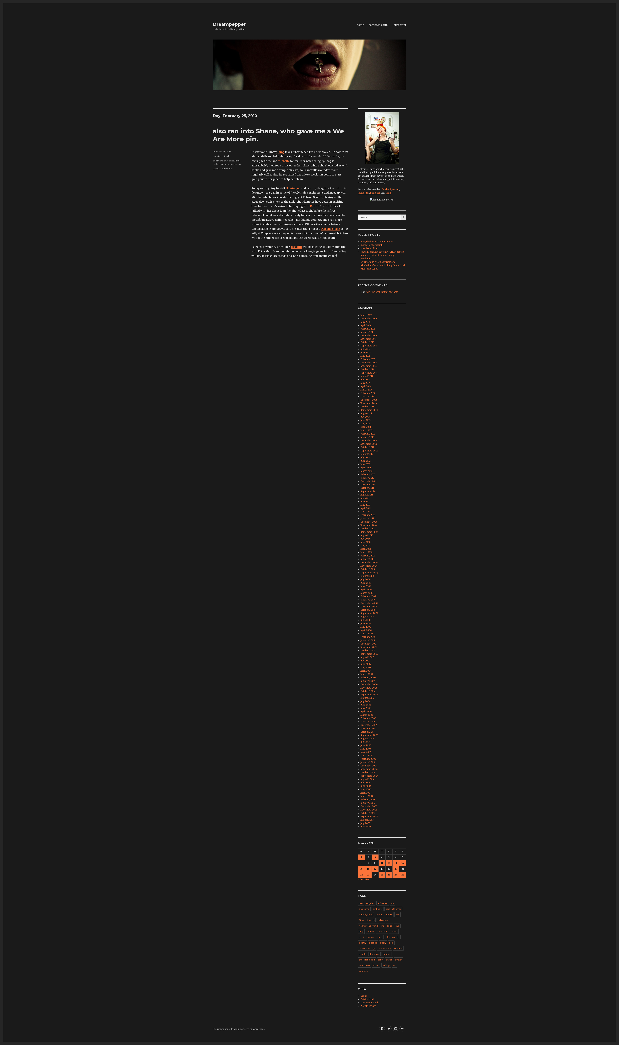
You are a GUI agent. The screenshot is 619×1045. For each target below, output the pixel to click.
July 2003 (365, 823)
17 (375, 869)
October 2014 (367, 369)
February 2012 (367, 474)
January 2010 (367, 559)
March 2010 (366, 552)
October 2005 (367, 731)
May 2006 (365, 708)
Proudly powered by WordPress (248, 1029)
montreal (382, 931)
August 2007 (367, 657)
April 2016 (365, 325)
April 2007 (365, 671)
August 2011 (366, 494)
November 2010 (368, 525)
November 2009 (368, 566)
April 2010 (365, 549)
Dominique (293, 188)
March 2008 (366, 633)
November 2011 (368, 484)
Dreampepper (229, 24)
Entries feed (367, 999)
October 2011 (367, 488)
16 (368, 869)
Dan (312, 206)
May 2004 (365, 789)
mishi (215, 164)
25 (382, 874)
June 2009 (365, 582)
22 (361, 874)
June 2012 (365, 461)
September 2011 (368, 491)
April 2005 (365, 752)
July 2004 (365, 782)
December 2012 (368, 440)
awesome (364, 909)
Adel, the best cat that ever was (376, 241)
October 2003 (367, 813)
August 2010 (366, 535)
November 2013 (368, 403)
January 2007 (367, 681)
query (383, 942)
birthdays (377, 909)
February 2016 (367, 328)
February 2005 (368, 759)
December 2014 (368, 362)
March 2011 (366, 511)
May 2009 (365, 586)
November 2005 (368, 728)
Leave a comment (222, 168)
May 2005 (365, 748)
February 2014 (367, 393)
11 (382, 863)
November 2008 (368, 606)
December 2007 (368, 643)
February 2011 (367, 515)
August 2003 (367, 820)
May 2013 (365, 423)
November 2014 (368, 366)
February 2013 (367, 433)
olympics (232, 164)
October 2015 (367, 342)
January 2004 (367, 803)
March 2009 (366, 593)
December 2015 (368, 335)
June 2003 (365, 826)
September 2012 (369, 450)
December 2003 (368, 806)
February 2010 (367, 555)
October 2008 (367, 610)
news (371, 937)
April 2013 (365, 427)
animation (383, 903)
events (379, 914)
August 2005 (367, 738)
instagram (363, 192)
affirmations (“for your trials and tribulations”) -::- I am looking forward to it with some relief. (383, 265)
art (392, 903)
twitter (395, 189)
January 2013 (367, 437)
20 (395, 869)
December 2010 (368, 521)
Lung (281, 152)
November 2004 (369, 769)
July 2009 (365, 579)
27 (395, 874)
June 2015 (365, 352)
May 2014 (365, 383)
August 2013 (366, 413)
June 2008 (365, 623)
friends (230, 160)
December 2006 (369, 684)
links (389, 926)
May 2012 (365, 464)
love (397, 926)
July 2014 (365, 379)
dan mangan (219, 160)
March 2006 (366, 715)
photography (392, 937)
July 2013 (365, 416)
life (382, 926)
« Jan (360, 879)
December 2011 (368, 481)
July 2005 (365, 742)
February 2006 (368, 718)
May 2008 (365, 626)
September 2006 (369, 694)
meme (370, 931)
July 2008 (365, 620)
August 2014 (366, 376)
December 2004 (369, 765)
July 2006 (365, 701)
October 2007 (367, 650)
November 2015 (368, 339)
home (360, 24)
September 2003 (369, 816)
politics (373, 942)
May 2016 (365, 322)
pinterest (375, 192)
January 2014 (367, 396)
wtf (394, 965)
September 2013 (369, 410)
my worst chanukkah (371, 245)
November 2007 (368, 647)
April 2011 (365, 508)
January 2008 (367, 640)
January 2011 (367, 518)
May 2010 (365, 545)
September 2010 (369, 532)
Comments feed (369, 1002)
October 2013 (367, 406)
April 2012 (365, 467)
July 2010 (365, 538)
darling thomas (393, 909)
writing (386, 965)
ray (239, 164)
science (398, 948)
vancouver (364, 965)
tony (380, 959)
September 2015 (369, 345)
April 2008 (366, 630)
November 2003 (368, 809)
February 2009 (368, 596)
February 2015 (367, 359)
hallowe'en (383, 920)
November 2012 (368, 444)
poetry (362, 942)
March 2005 (366, 755)
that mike (374, 954)
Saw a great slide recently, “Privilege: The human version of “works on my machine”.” (382, 255)
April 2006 (366, 711)
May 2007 (365, 667)
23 (368, 874)
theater (387, 954)
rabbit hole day (367, 948)
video (376, 965)
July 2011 (364, 498)
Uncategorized (221, 156)
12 (389, 863)
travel (389, 959)
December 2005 (368, 725)
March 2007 (366, 674)
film (397, 914)
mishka (222, 164)
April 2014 (365, 386)
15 (361, 869)
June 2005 (365, 745)
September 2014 (369, 372)
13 (396, 863)
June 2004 (365, 786)
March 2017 (366, 315)
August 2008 (367, 616)
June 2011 (365, 501)
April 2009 (366, 589)
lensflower (399, 24)
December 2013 (368, 400)
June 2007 (365, 664)
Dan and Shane (330, 228)
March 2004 (366, 796)
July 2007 (365, 660)
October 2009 (367, 569)
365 (361, 903)
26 (389, 874)
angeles (370, 903)
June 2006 (365, 704)
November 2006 (368, 687)
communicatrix (378, 24)
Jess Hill (296, 246)
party (380, 937)
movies (394, 931)
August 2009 (367, 576)
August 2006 (367, 698)
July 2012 (365, 457)
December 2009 (369, 562)
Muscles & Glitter (369, 248)
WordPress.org (368, 1006)
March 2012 (366, 471)
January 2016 (367, 332)
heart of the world (368, 926)
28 (402, 874)
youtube (363, 971)
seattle (362, 954)
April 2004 (366, 792)
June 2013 (365, 420)
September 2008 (369, 613)
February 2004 (368, 799)
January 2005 (367, 762)
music (362, 937)
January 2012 (367, 477)
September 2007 (369, 654)
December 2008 (369, 603)
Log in (363, 996)
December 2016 (368, 318)
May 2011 (365, 505)
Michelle (284, 161)
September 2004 (369, 776)
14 (403, 863)
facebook (386, 189)
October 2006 (367, 691)
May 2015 (365, 356)
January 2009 (367, 599)
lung (237, 160)
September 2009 (369, 572)
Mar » (368, 879)
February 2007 (368, 677)
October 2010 (367, 528)
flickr (388, 192)
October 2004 (367, 772)
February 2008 (368, 637)
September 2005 (369, 735)
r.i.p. (391, 942)
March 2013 (366, 430)
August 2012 (366, 454)
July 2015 (365, 349)
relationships (384, 948)
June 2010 (365, 542)
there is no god (367, 959)
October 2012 (367, 447)
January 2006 (367, 721)
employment (366, 914)
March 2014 (366, 389)
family (389, 914)
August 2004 (367, 779)
